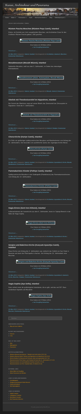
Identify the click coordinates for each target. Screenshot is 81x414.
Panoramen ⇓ (23, 17)
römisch (54, 91)
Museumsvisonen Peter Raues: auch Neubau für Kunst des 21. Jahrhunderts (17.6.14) (32, 360)
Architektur (50, 54)
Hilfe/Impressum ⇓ (60, 17)
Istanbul (32, 54)
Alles (11, 343)
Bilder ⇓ (13, 17)
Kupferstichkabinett (15, 384)
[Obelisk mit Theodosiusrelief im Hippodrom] (40, 115)
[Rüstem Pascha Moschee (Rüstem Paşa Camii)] (40, 41)
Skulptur (54, 128)
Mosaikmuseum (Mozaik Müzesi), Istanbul (27, 63)
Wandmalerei (12, 164)
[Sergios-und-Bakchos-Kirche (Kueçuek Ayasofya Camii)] (40, 262)
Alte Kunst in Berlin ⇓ (41, 17)
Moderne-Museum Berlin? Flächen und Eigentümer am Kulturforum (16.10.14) (30, 356)
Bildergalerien (13, 345)
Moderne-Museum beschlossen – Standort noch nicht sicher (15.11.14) (28, 354)
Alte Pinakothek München (16, 399)
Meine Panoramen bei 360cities (18, 373)
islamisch (57, 54)
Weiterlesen (12, 51)
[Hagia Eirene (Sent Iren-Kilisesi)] (40, 223)
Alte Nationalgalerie (15, 386)
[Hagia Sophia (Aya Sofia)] (40, 296)
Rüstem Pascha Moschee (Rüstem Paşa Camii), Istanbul (33, 29)
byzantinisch (58, 162)
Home (7, 17)
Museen (12, 333)
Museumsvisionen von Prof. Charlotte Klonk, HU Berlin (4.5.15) (26, 363)
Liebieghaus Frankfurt (15, 395)
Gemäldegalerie (14, 380)
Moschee (63, 54)
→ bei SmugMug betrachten (40, 47)
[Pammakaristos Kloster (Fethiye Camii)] (40, 186)
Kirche (65, 162)
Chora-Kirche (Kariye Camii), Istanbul (25, 137)
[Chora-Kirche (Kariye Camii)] (41, 149)
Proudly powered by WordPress (40, 407)
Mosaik (49, 91)
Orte (11, 335)
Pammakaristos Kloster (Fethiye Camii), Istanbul (30, 171)
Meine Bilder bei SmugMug (17, 371)
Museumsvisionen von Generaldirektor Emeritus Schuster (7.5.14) (27, 362)
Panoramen (13, 347)
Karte (30, 17)
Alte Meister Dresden (15, 397)
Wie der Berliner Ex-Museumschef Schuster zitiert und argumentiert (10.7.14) (29, 358)
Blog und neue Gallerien (16, 326)
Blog (51, 17)
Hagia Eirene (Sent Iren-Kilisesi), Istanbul (26, 208)
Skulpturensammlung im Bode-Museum (20, 382)
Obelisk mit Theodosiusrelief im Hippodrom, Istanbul (32, 100)
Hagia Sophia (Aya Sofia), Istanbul (23, 284)
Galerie (27, 54)
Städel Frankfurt (14, 393)
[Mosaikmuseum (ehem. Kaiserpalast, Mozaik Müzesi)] (40, 78)
